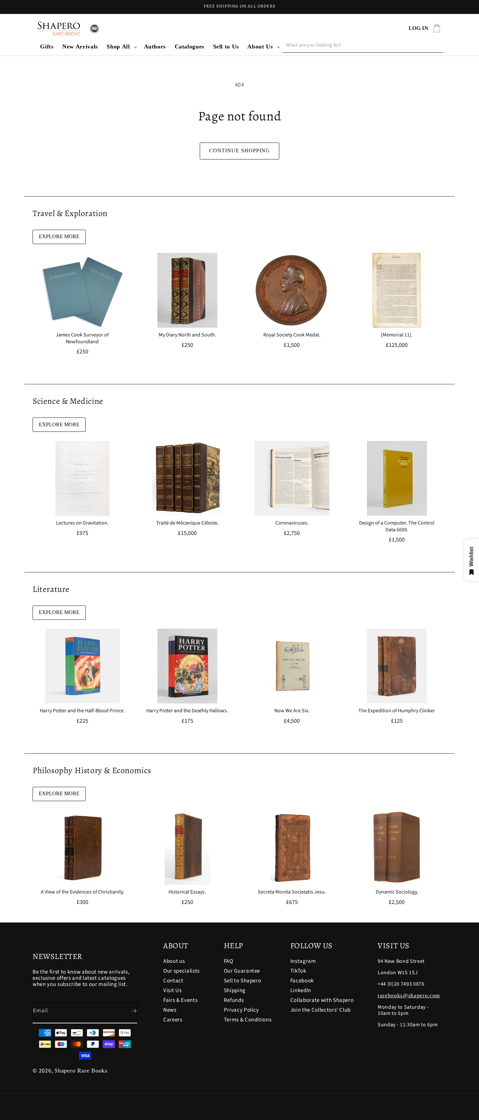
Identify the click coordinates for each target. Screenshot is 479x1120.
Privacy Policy (241, 1010)
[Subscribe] (129, 1011)
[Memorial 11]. (397, 335)
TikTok (298, 971)
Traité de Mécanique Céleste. (187, 523)
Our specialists (181, 971)
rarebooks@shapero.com (409, 995)
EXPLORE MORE (59, 236)
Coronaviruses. (292, 523)
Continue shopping (239, 150)
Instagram (303, 961)
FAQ (228, 961)
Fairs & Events (180, 1000)
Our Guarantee (242, 971)
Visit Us (172, 990)
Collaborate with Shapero (322, 1000)
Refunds (234, 1000)
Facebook (302, 981)
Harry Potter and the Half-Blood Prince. (82, 710)
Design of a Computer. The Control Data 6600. (396, 526)
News (170, 1010)
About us (174, 961)
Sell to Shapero (242, 981)
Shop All (118, 46)
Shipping (235, 990)
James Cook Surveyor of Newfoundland (82, 338)
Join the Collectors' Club (320, 1010)
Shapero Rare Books (81, 1070)
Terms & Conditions (248, 1020)
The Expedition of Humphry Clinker (396, 710)
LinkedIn (300, 990)
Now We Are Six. (292, 710)
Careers (172, 1020)
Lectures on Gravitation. (82, 523)
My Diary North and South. (187, 335)
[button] (120, 47)
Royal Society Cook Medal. (291, 335)
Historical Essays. (187, 892)
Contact (173, 981)
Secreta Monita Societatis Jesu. (292, 892)
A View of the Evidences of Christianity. (82, 892)
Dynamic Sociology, (396, 892)
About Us (260, 46)
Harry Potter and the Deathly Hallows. (187, 710)
